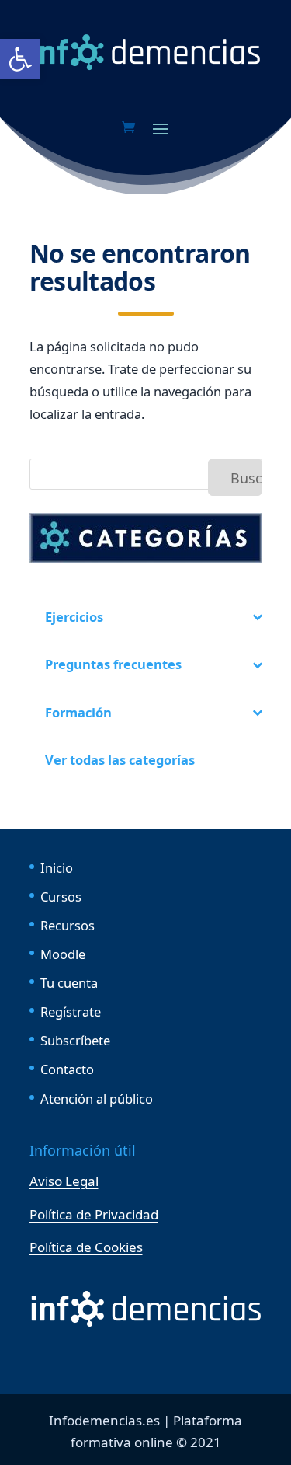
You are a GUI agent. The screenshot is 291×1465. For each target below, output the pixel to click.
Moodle (62, 954)
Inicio (56, 868)
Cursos (60, 896)
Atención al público (96, 1098)
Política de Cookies (86, 1247)
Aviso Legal (64, 1181)
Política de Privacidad (93, 1214)
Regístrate (70, 1011)
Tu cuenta (69, 983)
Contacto (67, 1069)
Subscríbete (75, 1040)
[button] (20, 59)
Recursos (67, 925)
